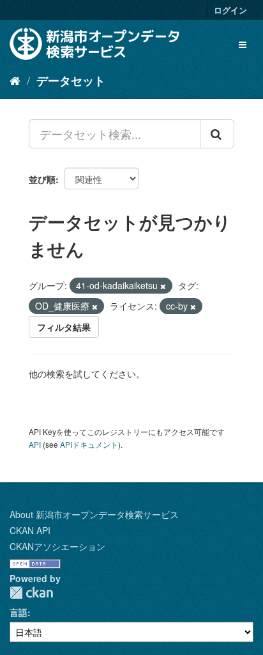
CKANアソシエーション (57, 546)
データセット (70, 80)
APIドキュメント (89, 444)
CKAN (31, 592)
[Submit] (217, 133)
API (35, 444)
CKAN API (30, 530)
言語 (18, 612)
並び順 (42, 179)
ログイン (230, 10)
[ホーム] (15, 80)
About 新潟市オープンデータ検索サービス (94, 514)
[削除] (163, 286)
